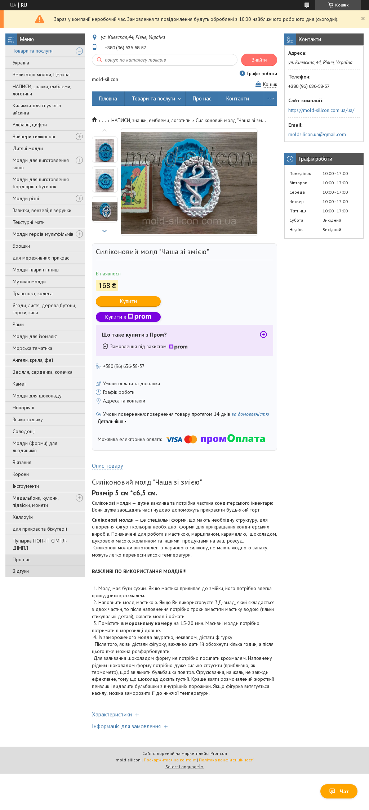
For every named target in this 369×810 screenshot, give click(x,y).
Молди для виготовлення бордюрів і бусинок (41, 183)
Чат (344, 791)
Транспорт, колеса (33, 293)
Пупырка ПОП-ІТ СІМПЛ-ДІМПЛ (40, 544)
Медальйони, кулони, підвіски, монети (35, 501)
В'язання (22, 462)
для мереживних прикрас (41, 258)
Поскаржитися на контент (170, 759)
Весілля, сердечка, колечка (42, 372)
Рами (18, 324)
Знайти (259, 60)
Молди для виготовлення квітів (41, 164)
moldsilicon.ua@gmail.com (317, 134)
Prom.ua (218, 753)
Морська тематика (32, 348)
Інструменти (26, 486)
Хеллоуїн (23, 517)
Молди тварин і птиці (36, 269)
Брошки (21, 246)
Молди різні (26, 198)
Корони (21, 474)
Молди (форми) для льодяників (35, 447)
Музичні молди (29, 281)
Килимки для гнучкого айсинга (37, 109)
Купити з (115, 317)
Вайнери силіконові (34, 136)
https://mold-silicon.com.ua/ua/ (321, 110)
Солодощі (24, 431)
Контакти (237, 98)
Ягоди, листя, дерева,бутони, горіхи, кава (44, 309)
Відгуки (21, 571)
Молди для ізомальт (35, 336)
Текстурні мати (29, 222)
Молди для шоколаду (37, 395)
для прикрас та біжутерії (40, 529)
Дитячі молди (28, 148)
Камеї (19, 384)
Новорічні (23, 407)
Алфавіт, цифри (30, 124)
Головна (108, 98)
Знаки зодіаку (28, 419)
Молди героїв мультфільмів (43, 234)
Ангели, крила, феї (33, 360)
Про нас (21, 559)
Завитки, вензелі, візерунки (42, 210)
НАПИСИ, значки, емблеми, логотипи (42, 90)
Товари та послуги (33, 51)
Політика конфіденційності (226, 759)
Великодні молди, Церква (41, 74)
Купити (128, 301)
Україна (21, 62)
